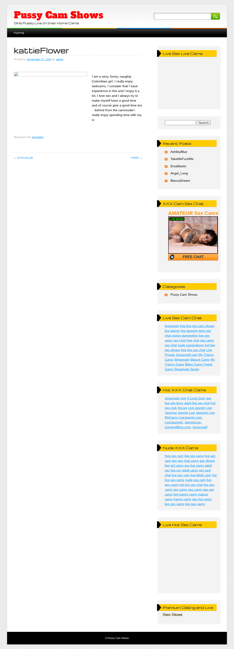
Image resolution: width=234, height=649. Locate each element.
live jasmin (172, 331)
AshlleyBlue (178, 152)
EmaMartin (178, 166)
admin (60, 59)
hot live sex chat (191, 485)
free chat (192, 340)
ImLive (182, 408)
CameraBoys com (178, 427)
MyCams (171, 417)
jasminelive (190, 335)
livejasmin (172, 326)
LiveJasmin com (190, 417)
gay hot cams (202, 499)
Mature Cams (200, 359)
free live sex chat (193, 350)
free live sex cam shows (197, 326)
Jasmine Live (205, 412)
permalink (38, 137)
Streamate (181, 359)
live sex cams (194, 456)
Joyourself (199, 427)
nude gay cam (195, 480)
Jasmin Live (186, 412)
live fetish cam (201, 475)
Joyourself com (187, 355)
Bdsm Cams (194, 364)
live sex (210, 456)
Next (136, 157)
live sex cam (181, 475)
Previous (23, 157)
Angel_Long (179, 173)
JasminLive (193, 422)
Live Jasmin (196, 408)
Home (19, 33)
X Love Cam (196, 398)
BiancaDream (180, 180)
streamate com (175, 398)
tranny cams (182, 499)
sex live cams (194, 465)
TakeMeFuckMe (182, 159)
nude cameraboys (191, 345)
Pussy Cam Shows (58, 15)
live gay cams (195, 504)
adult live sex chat (197, 403)
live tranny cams (185, 494)
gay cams (195, 489)
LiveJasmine (174, 422)
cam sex (171, 460)
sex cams (207, 340)
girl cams (176, 465)
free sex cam (174, 456)
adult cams (190, 470)
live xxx (176, 470)
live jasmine (189, 331)
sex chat (179, 340)
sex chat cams (188, 460)
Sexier (194, 369)
